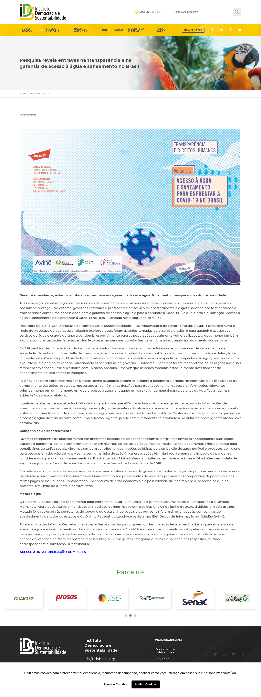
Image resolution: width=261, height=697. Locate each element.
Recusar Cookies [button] (115, 684)
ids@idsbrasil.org (99, 659)
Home (23, 93)
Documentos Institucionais (165, 650)
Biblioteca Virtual (41, 93)
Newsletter (193, 30)
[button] (126, 615)
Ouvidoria (162, 659)
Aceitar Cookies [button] (146, 684)
